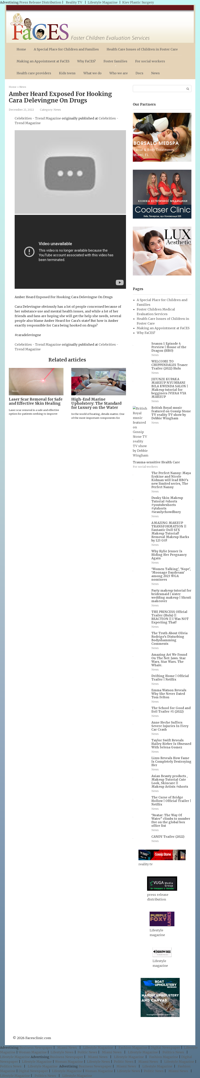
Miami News (67, 1047)
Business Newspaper (36, 1047)
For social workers (150, 61)
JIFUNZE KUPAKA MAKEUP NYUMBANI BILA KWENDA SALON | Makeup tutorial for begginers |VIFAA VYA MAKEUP (169, 388)
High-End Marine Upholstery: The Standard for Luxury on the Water (96, 403)
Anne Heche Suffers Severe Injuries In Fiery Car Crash (169, 726)
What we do (92, 73)
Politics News (173, 1052)
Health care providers (34, 73)
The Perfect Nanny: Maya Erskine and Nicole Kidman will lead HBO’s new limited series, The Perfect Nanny (171, 480)
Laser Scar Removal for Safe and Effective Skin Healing (35, 401)
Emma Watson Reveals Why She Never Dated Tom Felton (168, 693)
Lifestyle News (62, 1052)
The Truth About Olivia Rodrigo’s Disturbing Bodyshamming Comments (169, 638)
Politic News (87, 1052)
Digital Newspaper (165, 1047)
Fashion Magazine (133, 1047)
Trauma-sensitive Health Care (156, 462)
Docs (139, 73)
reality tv (145, 864)
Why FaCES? (86, 61)
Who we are (118, 73)
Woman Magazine (33, 1052)
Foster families (115, 61)
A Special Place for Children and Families (66, 49)
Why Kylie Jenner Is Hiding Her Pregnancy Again (169, 554)
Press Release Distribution (40, 2)
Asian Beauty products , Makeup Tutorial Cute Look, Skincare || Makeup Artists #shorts (169, 781)
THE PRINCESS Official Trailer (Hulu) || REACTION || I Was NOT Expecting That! (170, 617)
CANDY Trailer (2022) (167, 837)
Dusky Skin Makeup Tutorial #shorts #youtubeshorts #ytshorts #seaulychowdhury (167, 505)
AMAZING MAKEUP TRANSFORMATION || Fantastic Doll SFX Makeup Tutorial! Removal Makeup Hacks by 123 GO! (170, 531)
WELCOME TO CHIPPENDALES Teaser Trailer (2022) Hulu (169, 365)
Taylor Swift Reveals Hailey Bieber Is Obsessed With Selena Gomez (171, 743)
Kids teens (67, 73)
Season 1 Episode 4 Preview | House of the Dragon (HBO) (168, 347)
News (155, 73)
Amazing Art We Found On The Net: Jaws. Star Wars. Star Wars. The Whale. (169, 660)
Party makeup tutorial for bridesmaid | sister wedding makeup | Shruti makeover (171, 596)
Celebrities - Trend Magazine (38, 118)
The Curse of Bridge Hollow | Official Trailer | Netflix (171, 800)
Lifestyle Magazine (103, 2)
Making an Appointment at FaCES (43, 61)
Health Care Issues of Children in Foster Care (142, 49)
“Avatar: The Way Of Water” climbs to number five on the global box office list (170, 820)
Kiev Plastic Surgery (138, 2)
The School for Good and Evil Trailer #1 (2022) (171, 709)
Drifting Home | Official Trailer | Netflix (170, 677)
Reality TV (74, 2)
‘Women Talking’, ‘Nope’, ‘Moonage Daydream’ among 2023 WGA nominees (171, 574)
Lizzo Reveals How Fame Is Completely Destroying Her (171, 761)
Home (21, 49)
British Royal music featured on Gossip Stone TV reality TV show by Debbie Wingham (171, 413)
